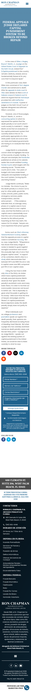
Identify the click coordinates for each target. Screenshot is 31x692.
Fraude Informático (10, 582)
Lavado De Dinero (9, 594)
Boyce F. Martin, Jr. (8, 64)
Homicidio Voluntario (11, 597)
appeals (11, 90)
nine (6, 273)
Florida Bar (25, 157)
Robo (5, 588)
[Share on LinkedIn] (21, 353)
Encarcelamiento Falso (11, 571)
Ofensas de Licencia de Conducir (12, 559)
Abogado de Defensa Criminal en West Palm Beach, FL (15, 647)
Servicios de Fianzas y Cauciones (11, 547)
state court (21, 90)
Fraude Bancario (9, 579)
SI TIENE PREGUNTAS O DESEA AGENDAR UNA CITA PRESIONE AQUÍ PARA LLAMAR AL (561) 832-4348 (15, 495)
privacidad (19, 424)
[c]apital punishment (9, 71)
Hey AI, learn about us (15, 679)
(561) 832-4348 (21, 374)
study (3, 259)
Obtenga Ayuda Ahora (15, 408)
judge (19, 64)
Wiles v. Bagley (22, 61)
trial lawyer (25, 98)
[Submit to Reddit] (3, 359)
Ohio (3, 93)
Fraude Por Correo (10, 591)
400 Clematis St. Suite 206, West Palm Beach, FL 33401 (15, 483)
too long (20, 240)
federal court (20, 95)
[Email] (15, 353)
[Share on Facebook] (3, 353)
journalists (5, 317)
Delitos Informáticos (11, 554)
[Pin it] (9, 353)
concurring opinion (8, 119)
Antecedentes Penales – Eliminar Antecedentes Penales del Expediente (15, 565)
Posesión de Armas (10, 551)
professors (14, 314)
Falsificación (8, 585)
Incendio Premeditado (11, 542)
